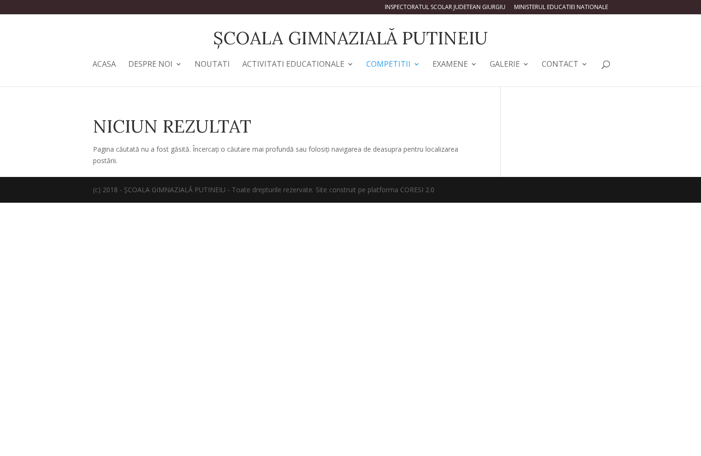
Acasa (104, 65)
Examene (450, 65)
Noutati (212, 65)
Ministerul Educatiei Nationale (561, 7)
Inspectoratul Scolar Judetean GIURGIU (445, 7)
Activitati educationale (293, 65)
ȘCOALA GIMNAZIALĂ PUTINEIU (350, 38)
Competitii (388, 65)
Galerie (505, 65)
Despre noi (150, 65)
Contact (560, 65)
